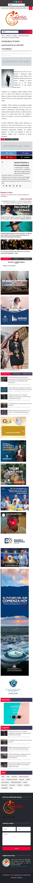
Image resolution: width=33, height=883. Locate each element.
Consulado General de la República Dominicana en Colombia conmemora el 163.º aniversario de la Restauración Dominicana (19, 380)
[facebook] (14, 2)
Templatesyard (17, 875)
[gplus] (19, 2)
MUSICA (15, 35)
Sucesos (12, 785)
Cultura (14, 776)
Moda (28, 779)
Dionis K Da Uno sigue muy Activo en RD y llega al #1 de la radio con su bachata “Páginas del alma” (16, 218)
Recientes (5, 374)
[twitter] (16, 2)
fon (11, 788)
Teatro (19, 785)
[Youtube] (11, 1)
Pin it (11, 157)
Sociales (4, 785)
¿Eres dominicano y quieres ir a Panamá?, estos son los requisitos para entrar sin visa (20, 388)
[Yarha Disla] (16, 880)
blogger (6, 259)
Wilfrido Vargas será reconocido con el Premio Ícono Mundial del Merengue (19, 411)
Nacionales (5, 782)
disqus (16, 259)
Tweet (11, 153)
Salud (25, 782)
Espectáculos (23, 776)
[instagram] (21, 2)
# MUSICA (15, 139)
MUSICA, (9, 55)
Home (3, 35)
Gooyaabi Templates (16, 877)
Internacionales (12, 779)
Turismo (26, 785)
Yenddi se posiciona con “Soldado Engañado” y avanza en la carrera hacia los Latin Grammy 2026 (19, 396)
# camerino (8, 139)
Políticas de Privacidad (8, 817)
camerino (8, 35)
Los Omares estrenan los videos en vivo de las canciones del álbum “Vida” (15, 252)
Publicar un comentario (9, 265)
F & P (3, 779)
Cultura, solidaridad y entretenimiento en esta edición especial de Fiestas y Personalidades (19, 755)
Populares (16, 374)
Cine (8, 776)
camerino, (4, 55)
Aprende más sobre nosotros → (20, 866)
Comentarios (27, 374)
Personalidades (16, 782)
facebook (26, 259)
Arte (3, 776)
